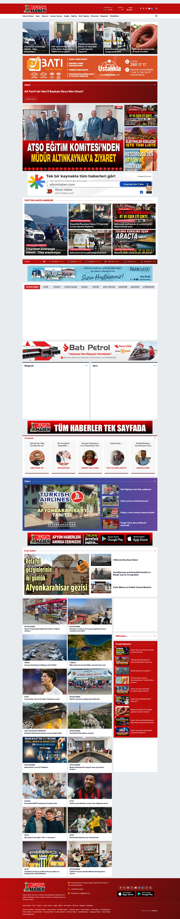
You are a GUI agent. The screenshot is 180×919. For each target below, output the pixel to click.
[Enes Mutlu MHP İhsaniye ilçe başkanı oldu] (45, 786)
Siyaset (45, 16)
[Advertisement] (135, 614)
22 (109, 169)
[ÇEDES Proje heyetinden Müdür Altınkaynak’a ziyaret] (90, 854)
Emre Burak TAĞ (37, 468)
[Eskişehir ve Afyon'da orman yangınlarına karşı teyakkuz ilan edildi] (90, 611)
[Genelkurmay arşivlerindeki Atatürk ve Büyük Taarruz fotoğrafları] (101, 573)
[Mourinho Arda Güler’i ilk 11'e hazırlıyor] (45, 820)
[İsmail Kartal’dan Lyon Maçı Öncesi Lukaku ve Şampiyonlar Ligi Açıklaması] (45, 854)
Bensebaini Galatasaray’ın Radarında (84, 837)
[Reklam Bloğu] (90, 68)
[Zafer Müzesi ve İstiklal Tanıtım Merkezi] (101, 587)
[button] (25, 138)
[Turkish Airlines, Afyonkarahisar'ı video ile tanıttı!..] (62, 507)
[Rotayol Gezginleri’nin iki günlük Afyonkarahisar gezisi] (56, 574)
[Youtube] (135, 888)
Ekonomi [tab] (123, 287)
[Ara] (156, 8)
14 (77, 169)
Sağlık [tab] (84, 287)
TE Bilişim (154, 911)
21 (105, 169)
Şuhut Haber (106, 912)
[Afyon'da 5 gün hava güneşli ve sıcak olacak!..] (140, 160)
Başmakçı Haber (40, 909)
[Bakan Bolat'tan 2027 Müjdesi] (45, 750)
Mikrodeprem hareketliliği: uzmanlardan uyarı (87, 665)
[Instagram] (132, 888)
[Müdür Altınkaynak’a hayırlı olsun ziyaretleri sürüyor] (90, 750)
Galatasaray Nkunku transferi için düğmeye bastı (88, 803)
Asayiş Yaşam (56, 16)
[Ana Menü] (156, 16)
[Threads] (139, 888)
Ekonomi (95, 16)
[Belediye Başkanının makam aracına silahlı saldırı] (45, 716)
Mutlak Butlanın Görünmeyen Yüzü (143, 444)
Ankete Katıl (30, 99)
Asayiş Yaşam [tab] (70, 287)
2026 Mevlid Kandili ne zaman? (81, 733)
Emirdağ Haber (105, 909)
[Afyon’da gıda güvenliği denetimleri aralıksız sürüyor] (45, 611)
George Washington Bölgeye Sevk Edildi (40, 665)
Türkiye (72, 662)
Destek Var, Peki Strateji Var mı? (37, 444)
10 (61, 169)
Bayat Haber (51, 909)
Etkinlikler (114, 16)
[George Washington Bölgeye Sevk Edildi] (45, 648)
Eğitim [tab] (96, 287)
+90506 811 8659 (77, 889)
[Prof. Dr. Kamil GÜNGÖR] (116, 458)
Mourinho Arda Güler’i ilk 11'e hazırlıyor (39, 837)
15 (81, 169)
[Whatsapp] (147, 888)
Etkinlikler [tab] (148, 287)
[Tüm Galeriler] (155, 551)
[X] (124, 888)
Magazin (104, 16)
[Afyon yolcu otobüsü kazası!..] (110, 501)
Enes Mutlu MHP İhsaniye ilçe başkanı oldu (40, 803)
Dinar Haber (95, 909)
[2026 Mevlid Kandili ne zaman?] (90, 716)
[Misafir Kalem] (63, 458)
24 (117, 169)
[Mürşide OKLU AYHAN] (90, 458)
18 (93, 169)
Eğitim (74, 16)
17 (89, 169)
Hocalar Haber (37, 912)
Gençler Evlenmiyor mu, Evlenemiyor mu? (90, 444)
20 (101, 169)
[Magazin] (86, 366)
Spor (38, 16)
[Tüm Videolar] (155, 481)
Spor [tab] (45, 287)
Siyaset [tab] (56, 287)
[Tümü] (155, 85)
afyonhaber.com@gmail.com (80, 893)
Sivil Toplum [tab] (109, 287)
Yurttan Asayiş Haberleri (35, 731)
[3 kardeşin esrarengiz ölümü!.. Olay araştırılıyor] (46, 229)
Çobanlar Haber (74, 909)
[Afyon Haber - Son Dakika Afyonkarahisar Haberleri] (35, 8)
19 (97, 169)
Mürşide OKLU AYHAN (90, 468)
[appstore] (126, 894)
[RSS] (150, 888)
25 (120, 169)
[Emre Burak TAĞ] (37, 458)
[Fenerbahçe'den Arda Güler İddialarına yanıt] (45, 682)
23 (113, 169)
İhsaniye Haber (49, 912)
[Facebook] (120, 888)
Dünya (27, 662)
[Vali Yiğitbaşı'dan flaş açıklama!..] (110, 489)
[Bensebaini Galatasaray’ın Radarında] (90, 820)
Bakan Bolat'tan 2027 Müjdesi (36, 767)
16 (85, 169)
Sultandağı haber (28, 914)
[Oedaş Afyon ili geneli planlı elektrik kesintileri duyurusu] (140, 138)
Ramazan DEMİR (143, 468)
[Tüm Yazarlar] (155, 438)
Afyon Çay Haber (28, 909)
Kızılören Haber (72, 912)
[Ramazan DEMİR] (143, 458)
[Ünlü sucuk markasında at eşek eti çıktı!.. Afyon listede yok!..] (140, 115)
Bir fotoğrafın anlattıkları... (64, 444)
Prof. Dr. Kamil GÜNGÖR (116, 468)
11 (65, 169)
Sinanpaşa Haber (95, 912)
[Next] (143, 888)
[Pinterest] (128, 888)
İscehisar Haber (60, 912)
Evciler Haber (27, 912)
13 (73, 169)
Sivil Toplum (84, 16)
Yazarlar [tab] (28, 438)
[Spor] (155, 366)
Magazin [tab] (135, 287)
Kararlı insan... (116, 443)
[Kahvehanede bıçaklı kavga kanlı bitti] (90, 242)
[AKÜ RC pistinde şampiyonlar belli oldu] (90, 682)
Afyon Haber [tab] (32, 287)
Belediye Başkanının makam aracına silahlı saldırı (43, 733)
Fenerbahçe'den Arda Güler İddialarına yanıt (42, 699)
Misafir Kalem (63, 468)
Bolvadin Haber (62, 909)
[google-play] (145, 894)
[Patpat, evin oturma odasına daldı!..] (110, 512)
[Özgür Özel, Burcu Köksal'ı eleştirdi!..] (110, 524)
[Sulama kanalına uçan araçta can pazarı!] (134, 242)
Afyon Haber (28, 16)
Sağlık (66, 16)
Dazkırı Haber (85, 909)
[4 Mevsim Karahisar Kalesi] (101, 560)
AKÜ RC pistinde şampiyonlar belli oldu (84, 699)
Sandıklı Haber (83, 912)
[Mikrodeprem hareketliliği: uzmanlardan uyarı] (90, 648)
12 (69, 169)
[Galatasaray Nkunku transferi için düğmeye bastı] (90, 786)
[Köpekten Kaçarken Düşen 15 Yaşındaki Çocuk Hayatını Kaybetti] (90, 216)
